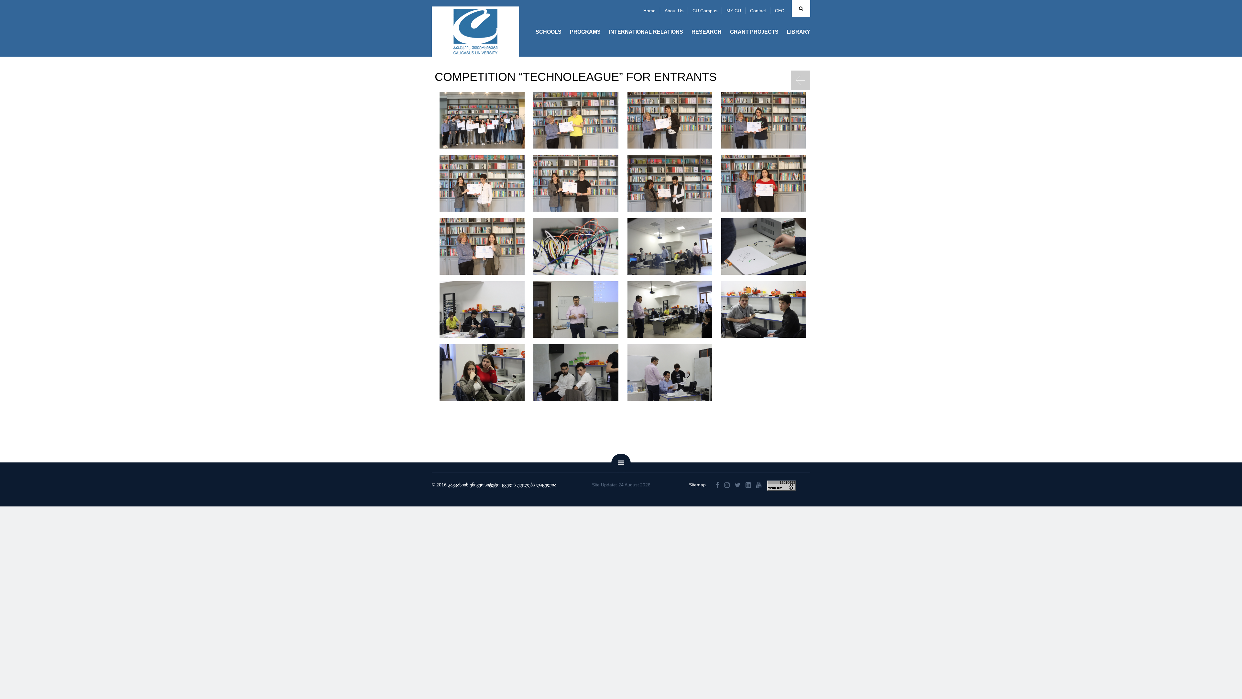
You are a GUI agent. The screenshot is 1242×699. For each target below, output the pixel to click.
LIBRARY (798, 32)
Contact (758, 10)
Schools (548, 32)
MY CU (733, 10)
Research (707, 32)
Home (649, 10)
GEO (779, 10)
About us (674, 10)
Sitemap (697, 484)
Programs (585, 32)
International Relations (646, 32)
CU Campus (704, 10)
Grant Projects (754, 32)
